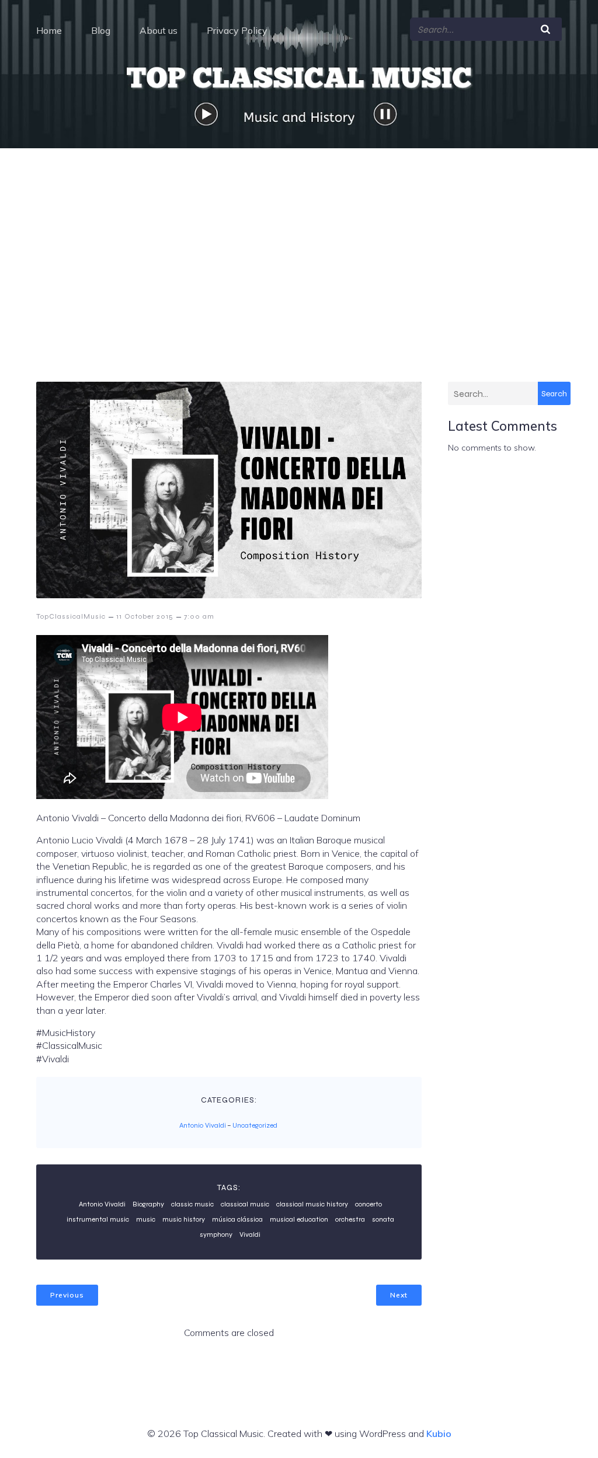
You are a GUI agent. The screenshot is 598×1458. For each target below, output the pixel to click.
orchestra (350, 1219)
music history (183, 1219)
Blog (100, 30)
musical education (299, 1219)
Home (49, 30)
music (145, 1219)
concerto (368, 1204)
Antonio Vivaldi (202, 1125)
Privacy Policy (237, 30)
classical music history (312, 1204)
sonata (383, 1219)
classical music (245, 1204)
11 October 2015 (144, 616)
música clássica (237, 1219)
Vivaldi (249, 1234)
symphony (216, 1234)
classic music (192, 1204)
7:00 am (199, 616)
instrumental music (98, 1219)
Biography (148, 1204)
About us (159, 30)
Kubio (438, 1433)
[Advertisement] (299, 236)
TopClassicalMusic (71, 616)
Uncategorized (254, 1125)
